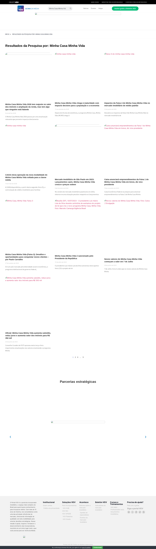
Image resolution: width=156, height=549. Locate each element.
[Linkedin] (136, 512)
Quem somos (95, 2)
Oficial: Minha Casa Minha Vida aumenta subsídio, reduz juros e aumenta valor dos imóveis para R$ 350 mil (28, 335)
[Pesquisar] (70, 8)
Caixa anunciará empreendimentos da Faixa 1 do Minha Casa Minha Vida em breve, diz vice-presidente (126, 182)
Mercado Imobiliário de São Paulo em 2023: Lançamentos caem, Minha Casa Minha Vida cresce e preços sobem (75, 182)
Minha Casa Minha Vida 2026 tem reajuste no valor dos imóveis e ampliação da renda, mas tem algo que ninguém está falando (28, 106)
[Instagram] (132, 512)
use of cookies (86, 547)
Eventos (93, 8)
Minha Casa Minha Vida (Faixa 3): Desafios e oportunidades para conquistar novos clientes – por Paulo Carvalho (27, 257)
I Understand (97, 547)
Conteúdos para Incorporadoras (136, 2)
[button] (10, 437)
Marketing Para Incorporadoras (112, 2)
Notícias (86, 8)
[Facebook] (143, 512)
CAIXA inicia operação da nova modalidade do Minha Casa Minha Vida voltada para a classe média (26, 177)
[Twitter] (139, 512)
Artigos (100, 8)
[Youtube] (128, 512)
